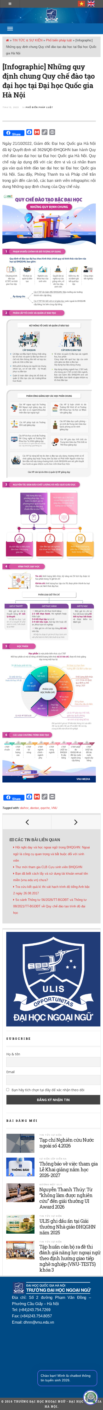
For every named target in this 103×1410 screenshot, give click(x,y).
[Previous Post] (27, 822)
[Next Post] (76, 822)
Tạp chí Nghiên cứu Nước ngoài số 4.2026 (66, 1142)
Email (10, 1072)
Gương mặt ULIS (51, 1184)
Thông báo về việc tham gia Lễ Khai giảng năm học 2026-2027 (68, 1169)
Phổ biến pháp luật (59, 40)
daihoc (24, 808)
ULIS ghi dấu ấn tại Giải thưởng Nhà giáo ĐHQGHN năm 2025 (67, 1226)
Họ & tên (13, 1054)
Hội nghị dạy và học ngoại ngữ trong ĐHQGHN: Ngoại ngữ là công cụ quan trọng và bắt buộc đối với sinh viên (51, 854)
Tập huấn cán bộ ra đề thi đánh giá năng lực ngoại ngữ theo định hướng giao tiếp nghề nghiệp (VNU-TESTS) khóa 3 (69, 1258)
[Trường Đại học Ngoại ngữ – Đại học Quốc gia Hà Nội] (51, 15)
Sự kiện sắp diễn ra (53, 1158)
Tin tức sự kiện (50, 1134)
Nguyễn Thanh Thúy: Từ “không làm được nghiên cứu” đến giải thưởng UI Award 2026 (65, 1198)
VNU (54, 808)
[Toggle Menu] (10, 28)
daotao (34, 808)
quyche (45, 808)
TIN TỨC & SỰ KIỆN (27, 40)
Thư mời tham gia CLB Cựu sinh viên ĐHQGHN (48, 867)
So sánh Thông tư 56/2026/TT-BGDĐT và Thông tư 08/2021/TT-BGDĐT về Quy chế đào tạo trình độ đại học (50, 906)
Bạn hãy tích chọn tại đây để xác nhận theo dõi (47, 1090)
